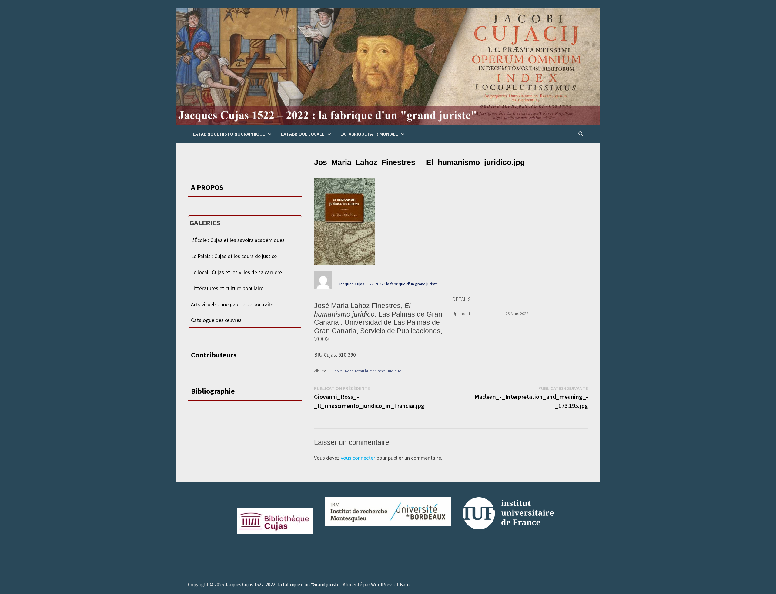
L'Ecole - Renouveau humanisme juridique (365, 371)
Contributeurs (214, 355)
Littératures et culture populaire (227, 288)
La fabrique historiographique (229, 134)
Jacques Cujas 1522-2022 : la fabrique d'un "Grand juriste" (283, 584)
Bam (405, 584)
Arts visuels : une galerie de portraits (232, 304)
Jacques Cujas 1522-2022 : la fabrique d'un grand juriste (388, 284)
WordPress (382, 584)
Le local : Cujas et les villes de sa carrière (236, 272)
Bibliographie (213, 391)
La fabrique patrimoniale (369, 134)
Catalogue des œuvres (216, 320)
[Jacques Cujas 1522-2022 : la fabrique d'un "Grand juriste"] (388, 65)
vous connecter (358, 458)
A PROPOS (207, 187)
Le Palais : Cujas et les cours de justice (234, 256)
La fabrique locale (302, 134)
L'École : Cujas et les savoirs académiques (238, 240)
